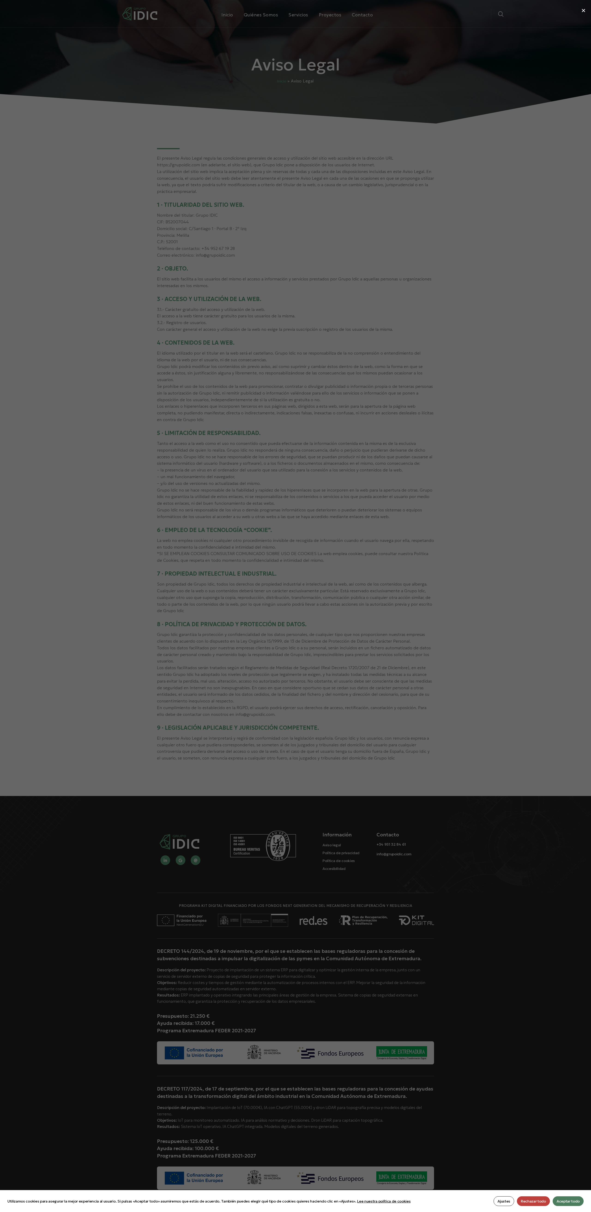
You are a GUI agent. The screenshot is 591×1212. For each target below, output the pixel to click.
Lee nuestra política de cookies (383, 1201)
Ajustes (504, 1201)
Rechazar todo (533, 1201)
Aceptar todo (568, 1201)
